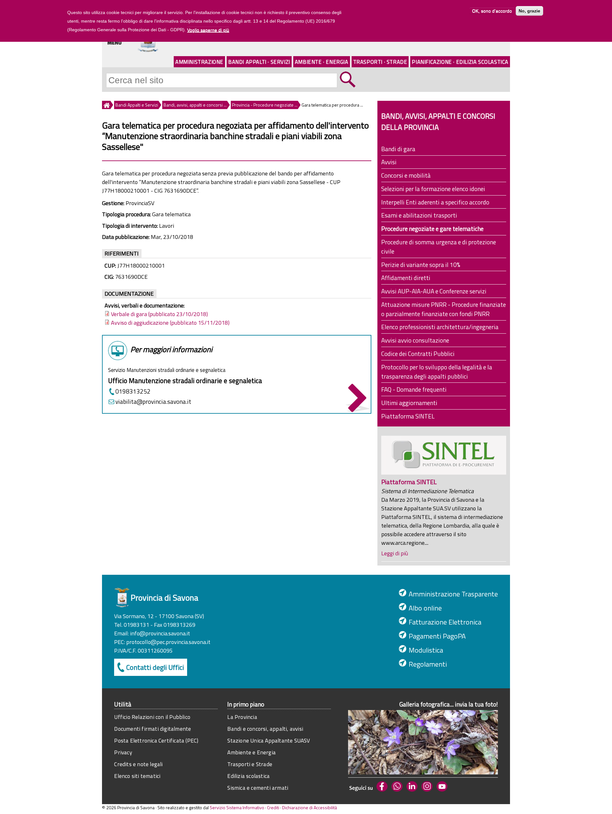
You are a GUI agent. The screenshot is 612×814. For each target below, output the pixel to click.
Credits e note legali (138, 764)
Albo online (425, 608)
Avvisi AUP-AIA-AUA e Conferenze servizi (433, 291)
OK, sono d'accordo (492, 10)
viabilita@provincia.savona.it (153, 401)
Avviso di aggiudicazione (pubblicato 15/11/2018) (170, 322)
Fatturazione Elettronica (445, 622)
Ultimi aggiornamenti (409, 402)
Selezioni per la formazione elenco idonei (433, 188)
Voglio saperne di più (208, 30)
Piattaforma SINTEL (407, 416)
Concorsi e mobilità (406, 175)
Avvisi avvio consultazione (415, 340)
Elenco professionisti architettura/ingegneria (440, 326)
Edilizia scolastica (248, 776)
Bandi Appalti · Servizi (259, 62)
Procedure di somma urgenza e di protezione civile (438, 246)
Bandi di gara (398, 148)
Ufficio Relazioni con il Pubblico (152, 717)
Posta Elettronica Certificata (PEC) (156, 740)
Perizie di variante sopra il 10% (420, 264)
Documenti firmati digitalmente (152, 728)
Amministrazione (199, 62)
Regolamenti (428, 664)
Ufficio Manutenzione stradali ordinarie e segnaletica (185, 380)
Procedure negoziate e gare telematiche (432, 228)
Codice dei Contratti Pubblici (418, 353)
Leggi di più (394, 553)
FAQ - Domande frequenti (414, 389)
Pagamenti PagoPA (437, 636)
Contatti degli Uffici (155, 667)
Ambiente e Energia (251, 752)
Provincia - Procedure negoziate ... (264, 104)
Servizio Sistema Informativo (237, 807)
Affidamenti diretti (405, 277)
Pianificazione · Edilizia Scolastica (460, 62)
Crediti (273, 807)
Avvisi (389, 161)
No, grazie (529, 10)
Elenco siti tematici (137, 776)
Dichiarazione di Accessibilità (309, 807)
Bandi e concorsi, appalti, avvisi (265, 728)
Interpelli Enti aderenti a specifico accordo (435, 202)
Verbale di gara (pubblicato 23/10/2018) (159, 314)
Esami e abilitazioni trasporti (419, 215)
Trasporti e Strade (249, 764)
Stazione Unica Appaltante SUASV (268, 740)
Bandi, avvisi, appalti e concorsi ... (195, 104)
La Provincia (242, 717)
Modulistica (426, 650)
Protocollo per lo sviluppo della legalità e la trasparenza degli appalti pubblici (436, 371)
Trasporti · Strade (380, 62)
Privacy (123, 752)
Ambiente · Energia (321, 62)
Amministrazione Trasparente (453, 593)
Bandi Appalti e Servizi (136, 104)
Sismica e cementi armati (257, 787)
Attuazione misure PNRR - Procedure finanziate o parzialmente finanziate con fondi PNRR (443, 309)
